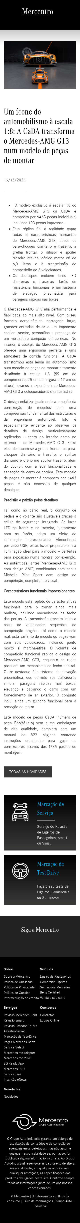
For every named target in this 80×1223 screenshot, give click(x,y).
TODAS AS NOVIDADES (27, 772)
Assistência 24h (15, 1031)
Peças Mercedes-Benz (19, 1042)
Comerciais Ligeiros (53, 982)
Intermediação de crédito (21, 998)
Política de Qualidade (18, 982)
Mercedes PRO (14, 1069)
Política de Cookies (17, 993)
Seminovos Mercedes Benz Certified (55, 989)
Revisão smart (14, 1020)
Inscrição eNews (15, 1080)
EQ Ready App (14, 1063)
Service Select (14, 1047)
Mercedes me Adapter (19, 1053)
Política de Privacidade (19, 987)
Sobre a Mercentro (17, 976)
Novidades (11, 1097)
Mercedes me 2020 (17, 1058)
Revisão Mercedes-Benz (20, 1015)
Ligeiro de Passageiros (55, 976)
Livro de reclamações (38, 1201)
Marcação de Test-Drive (20, 1037)
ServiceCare (12, 1074)
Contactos (47, 1015)
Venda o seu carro (52, 998)
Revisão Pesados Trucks (20, 1026)
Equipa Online (49, 1020)
